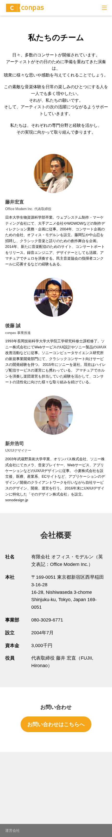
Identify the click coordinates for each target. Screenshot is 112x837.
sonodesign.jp (16, 500)
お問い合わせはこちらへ (56, 724)
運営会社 (12, 830)
